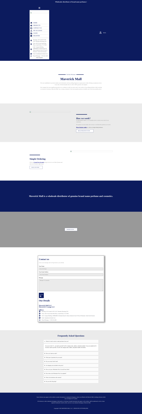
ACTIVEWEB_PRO (83, 408)
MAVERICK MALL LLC (67, 408)
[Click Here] (39, 8)
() (104, 32)
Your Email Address (43, 272)
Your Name (41, 266)
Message (41, 277)
